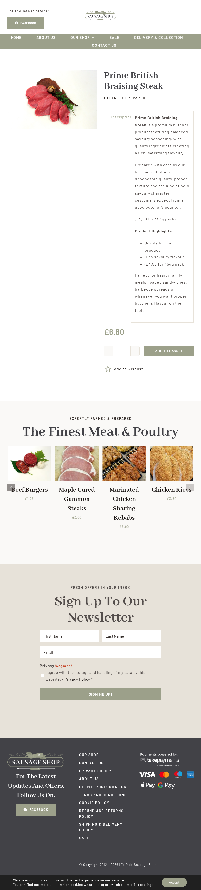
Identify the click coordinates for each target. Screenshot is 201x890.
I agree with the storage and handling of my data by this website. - (95, 675)
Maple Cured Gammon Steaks (77, 499)
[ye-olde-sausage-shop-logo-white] (35, 754)
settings (146, 885)
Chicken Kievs (171, 490)
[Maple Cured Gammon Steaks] (77, 448)
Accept (174, 882)
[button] (11, 487)
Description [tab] (121, 117)
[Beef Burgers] (29, 448)
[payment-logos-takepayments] (166, 754)
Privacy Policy (77, 679)
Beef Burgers (29, 490)
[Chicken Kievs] (171, 448)
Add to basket (169, 351)
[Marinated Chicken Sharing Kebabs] (124, 448)
